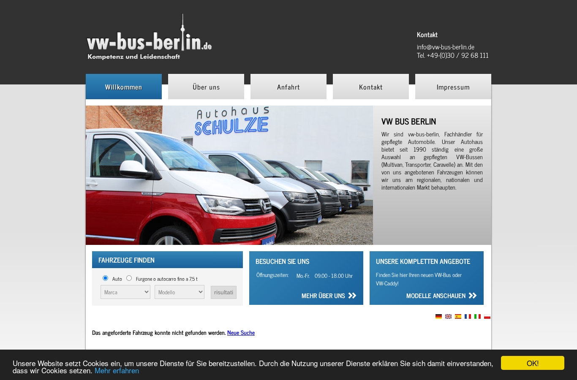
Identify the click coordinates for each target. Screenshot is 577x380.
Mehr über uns (323, 296)
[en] (448, 316)
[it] (477, 316)
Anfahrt (288, 86)
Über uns (206, 86)
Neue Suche (241, 332)
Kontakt (371, 86)
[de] (438, 316)
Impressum (453, 86)
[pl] (487, 316)
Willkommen (123, 86)
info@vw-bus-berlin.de (445, 46)
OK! (533, 363)
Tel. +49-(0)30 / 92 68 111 (453, 54)
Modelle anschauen (435, 296)
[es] (458, 316)
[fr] (468, 316)
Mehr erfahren (117, 370)
